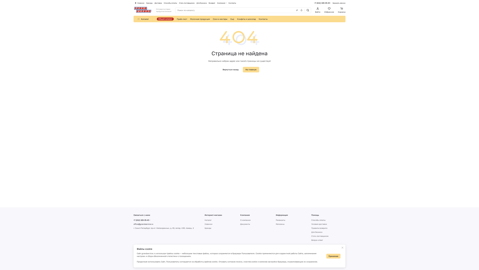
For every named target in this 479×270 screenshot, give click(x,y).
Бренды (208, 228)
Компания (245, 215)
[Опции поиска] (296, 10)
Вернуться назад (231, 69)
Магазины (280, 224)
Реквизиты (280, 220)
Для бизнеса (316, 232)
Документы (245, 224)
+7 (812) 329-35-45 (322, 3)
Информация (282, 215)
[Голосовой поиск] (302, 10)
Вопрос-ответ (317, 240)
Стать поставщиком (319, 236)
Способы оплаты (318, 220)
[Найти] (308, 10)
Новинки (208, 224)
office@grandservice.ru (143, 224)
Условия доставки (319, 224)
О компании (245, 220)
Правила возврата (319, 228)
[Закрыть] (342, 248)
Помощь (315, 215)
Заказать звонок (338, 3)
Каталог (208, 220)
